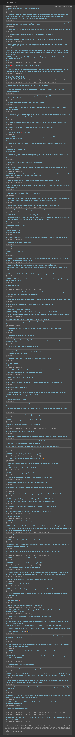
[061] (8, 404)
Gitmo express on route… (18, 399)
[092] (8, 258)
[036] (8, 521)
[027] (8, 567)
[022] (8, 593)
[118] (8, 107)
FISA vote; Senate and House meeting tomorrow (24, 8)
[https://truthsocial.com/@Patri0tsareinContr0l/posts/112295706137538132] (6, 659)
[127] (8, 51)
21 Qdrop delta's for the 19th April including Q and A (26, 563)
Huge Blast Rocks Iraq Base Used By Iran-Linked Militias (27, 102)
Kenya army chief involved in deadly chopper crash (25, 669)
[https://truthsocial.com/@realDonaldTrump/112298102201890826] (6, 553)
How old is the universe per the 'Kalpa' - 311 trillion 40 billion (28, 482)
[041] (8, 499)
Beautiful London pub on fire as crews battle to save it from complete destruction (34, 180)
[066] (8, 382)
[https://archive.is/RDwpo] (16, 78)
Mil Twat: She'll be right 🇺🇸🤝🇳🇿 (19, 631)
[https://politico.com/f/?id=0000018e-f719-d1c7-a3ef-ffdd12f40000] (6, 157)
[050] (8, 454)
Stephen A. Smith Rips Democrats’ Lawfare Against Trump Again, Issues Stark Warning (36, 382)
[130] (8, 34)
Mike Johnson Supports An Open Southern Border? (25, 420)
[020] (8, 605)
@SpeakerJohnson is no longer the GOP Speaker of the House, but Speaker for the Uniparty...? (38, 392)
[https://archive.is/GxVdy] (10, 78)
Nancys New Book (15, 516)
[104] (8, 192)
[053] (8, 443)
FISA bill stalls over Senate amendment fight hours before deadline (30, 215)
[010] (8, 656)
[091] (8, 265)
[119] (8, 102)
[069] (8, 370)
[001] (8, 717)
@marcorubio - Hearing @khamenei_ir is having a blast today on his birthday (33, 274)
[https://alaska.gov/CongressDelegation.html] (8, 365)
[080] (8, 314)
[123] (8, 76)
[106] (8, 180)
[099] (8, 217)
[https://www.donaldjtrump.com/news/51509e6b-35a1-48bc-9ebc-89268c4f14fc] (8, 151)
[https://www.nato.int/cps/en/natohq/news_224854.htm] (15, 232)
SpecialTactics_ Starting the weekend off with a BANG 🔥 (27, 459)
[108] (8, 167)
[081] (8, 312)
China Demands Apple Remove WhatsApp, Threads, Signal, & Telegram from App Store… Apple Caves (40, 299)
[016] (8, 626)
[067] (8, 377)
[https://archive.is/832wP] (13, 78)
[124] (8, 69)
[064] (8, 392)
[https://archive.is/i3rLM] (15, 78)
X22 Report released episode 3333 (20, 242)
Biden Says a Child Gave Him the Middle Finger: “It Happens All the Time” (32, 304)
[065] (8, 387)
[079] (8, 319)
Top (6, 724)
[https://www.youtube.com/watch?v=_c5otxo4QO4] (6, 348)
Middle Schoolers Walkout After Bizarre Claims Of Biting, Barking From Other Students (36, 370)
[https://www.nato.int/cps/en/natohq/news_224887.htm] (6, 232)
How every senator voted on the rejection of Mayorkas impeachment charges (33, 415)
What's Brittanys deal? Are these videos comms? (25, 567)
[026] (8, 572)
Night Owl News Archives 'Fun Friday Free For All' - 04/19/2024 (29, 85)
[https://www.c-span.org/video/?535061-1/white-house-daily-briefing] (8, 348)
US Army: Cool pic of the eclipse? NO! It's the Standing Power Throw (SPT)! (32, 579)
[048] (8, 463)
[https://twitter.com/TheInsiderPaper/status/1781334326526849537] (6, 489)
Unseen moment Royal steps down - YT (22, 473)
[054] (8, 441)
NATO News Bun (15, 231)
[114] (8, 132)
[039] (8, 506)
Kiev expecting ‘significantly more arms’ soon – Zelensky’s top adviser (31, 540)
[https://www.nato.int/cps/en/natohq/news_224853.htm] (8, 232)
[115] (8, 127)
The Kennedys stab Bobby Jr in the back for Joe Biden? (26, 372)
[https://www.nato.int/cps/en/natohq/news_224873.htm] (11, 232)
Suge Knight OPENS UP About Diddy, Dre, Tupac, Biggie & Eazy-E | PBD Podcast (33, 351)
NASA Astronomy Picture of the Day (21, 521)
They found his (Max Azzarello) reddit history (24, 294)
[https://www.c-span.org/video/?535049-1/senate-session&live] (6, 253)
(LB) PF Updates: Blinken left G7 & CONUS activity (25, 425)
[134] (8, 8)
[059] (8, 415)
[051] (8, 449)
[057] (8, 425)
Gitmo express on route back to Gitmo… (22, 247)
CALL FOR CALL (14, 363)
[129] (8, 39)
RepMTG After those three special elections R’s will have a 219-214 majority (33, 506)
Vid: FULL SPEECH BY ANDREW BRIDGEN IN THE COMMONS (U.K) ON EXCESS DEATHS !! (35, 626)
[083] (8, 304)
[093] (8, 252)
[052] (8, 446)
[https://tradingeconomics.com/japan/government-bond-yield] (6, 60)
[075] (8, 340)
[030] (8, 551)
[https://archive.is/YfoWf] (8, 78)
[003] (8, 702)
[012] (8, 644)
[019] (8, 610)
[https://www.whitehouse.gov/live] (6, 465)
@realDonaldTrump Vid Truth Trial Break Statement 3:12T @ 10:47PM (31, 477)
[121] (8, 89)
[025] (8, 579)
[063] (8, 395)
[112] (8, 143)
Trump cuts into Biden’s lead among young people (25, 443)
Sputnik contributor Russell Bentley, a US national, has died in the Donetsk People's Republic (38, 210)
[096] (8, 237)
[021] (8, 600)
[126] (8, 57)
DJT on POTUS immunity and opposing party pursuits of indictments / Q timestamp (35, 551)
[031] (8, 545)
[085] (8, 294)
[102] (8, 205)
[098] (8, 226)
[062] (8, 399)
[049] (8, 459)
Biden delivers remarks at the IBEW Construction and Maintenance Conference (34, 463)
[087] (8, 285)
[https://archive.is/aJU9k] (21, 78)
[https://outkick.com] (6, 690)
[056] (8, 431)
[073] (8, 351)
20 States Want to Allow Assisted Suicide (22, 664)
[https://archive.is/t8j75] (24, 78)
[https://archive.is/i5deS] (19, 78)
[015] (8, 628)
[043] (8, 487)
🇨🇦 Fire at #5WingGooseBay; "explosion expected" (25, 65)
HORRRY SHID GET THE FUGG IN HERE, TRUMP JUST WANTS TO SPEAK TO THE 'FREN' (35, 449)
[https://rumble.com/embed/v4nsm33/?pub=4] (6, 87)
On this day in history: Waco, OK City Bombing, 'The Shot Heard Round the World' (34, 205)
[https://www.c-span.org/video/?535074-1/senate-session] (8, 10)
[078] (8, 322)
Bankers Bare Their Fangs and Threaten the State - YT (26, 404)
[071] (8, 358)
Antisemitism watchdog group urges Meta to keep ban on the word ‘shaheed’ (33, 265)
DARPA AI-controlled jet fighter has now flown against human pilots (30, 358)
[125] (8, 65)
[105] (8, 185)
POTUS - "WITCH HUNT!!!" (17, 226)
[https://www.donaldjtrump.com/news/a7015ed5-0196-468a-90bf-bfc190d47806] (6, 151)
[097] (8, 231)
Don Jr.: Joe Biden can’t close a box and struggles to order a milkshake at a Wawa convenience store (40, 628)
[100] (8, 215)
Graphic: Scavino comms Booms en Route (22, 535)
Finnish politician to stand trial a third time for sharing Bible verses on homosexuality (36, 441)
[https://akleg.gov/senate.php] (6, 365)
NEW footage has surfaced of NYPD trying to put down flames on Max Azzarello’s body (36, 39)
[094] (8, 247)
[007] (8, 674)
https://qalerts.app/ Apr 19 (18, 353)
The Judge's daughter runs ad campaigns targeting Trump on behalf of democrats (34, 446)
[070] (8, 363)
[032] (8, 540)
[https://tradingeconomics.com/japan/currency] (8, 60)
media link (10, 12)
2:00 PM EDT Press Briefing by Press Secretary (24, 346)
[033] (8, 535)
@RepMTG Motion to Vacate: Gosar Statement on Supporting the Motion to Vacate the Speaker (39, 436)
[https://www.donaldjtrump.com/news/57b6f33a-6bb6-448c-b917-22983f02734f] (10, 151)
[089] (8, 274)
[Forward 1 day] (16, 6)
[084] (8, 299)
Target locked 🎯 (15, 600)
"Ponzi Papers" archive (17, 76)
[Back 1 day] (14, 6)
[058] (8, 420)
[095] (8, 242)
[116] (8, 122)
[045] (8, 477)
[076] (8, 335)
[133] (8, 14)
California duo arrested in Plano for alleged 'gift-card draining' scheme (31, 511)
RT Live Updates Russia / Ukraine (20, 584)
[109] (8, 162)
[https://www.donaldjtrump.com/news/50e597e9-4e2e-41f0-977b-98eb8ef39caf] (15, 151)
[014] (8, 631)
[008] (8, 669)
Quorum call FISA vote (17, 252)
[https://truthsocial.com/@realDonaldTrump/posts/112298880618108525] (6, 324)
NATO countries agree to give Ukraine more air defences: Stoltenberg (31, 487)
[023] (8, 589)
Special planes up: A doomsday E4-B (20, 387)
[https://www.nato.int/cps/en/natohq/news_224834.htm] (18, 232)
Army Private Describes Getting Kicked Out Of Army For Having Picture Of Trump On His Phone (39, 526)
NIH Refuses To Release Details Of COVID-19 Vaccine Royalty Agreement (32, 34)
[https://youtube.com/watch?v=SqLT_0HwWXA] (8, 465)
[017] (8, 621)
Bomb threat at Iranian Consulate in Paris (22, 335)
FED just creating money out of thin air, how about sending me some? (31, 616)
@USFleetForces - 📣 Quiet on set (20, 132)
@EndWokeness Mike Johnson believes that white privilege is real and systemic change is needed (39, 314)
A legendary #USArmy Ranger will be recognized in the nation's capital (31, 589)
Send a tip (7, 734)
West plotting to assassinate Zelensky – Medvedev (25, 558)
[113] (8, 137)
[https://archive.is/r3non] (6, 78)
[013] (8, 636)
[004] (8, 695)
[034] (8, 528)
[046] (8, 473)
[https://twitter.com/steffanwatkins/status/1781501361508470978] (6, 67)
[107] (8, 174)
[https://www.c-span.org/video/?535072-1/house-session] (6, 10)
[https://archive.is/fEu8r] (18, 78)
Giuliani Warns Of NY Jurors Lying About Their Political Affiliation (29, 319)
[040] (8, 501)
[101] (8, 210)
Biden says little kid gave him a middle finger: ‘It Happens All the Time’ (31, 499)
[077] (8, 328)
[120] (8, 96)
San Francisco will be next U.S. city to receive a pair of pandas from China (32, 501)
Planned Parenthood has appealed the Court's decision (26, 162)
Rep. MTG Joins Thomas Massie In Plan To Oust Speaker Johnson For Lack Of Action (35, 312)
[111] (8, 150)
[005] (8, 687)
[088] (8, 279)
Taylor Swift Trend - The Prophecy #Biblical (23, 468)
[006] (8, 680)
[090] (8, 268)
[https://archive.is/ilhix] (23, 78)
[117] (8, 114)
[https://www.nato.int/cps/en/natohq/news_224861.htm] (19, 232)
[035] (8, 526)
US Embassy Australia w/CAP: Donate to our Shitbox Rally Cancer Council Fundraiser (35, 651)
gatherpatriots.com (13, 2)
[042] (8, 494)
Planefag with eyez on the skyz (19, 708)
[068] (8, 372)
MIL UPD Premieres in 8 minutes (20, 309)
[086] (8, 292)
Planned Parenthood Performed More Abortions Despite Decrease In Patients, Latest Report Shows (40, 292)
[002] (8, 708)
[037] (8, 516)
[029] (8, 558)
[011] (8, 651)
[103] (8, 198)
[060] (8, 408)
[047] (8, 468)
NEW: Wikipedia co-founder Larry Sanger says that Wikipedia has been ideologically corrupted (38, 408)
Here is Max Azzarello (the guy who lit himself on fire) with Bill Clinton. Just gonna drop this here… (39, 237)
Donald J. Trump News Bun (18, 150)
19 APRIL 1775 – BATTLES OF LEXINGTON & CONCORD (26, 605)
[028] (8, 563)
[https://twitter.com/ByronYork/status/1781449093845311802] (6, 117)
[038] (8, 511)
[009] (8, 664)
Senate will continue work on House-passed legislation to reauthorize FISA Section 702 (36, 494)
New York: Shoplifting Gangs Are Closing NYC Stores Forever (28, 395)
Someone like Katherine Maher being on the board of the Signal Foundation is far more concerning (40, 29)
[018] (8, 616)
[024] (8, 584)
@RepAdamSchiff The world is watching (22, 431)
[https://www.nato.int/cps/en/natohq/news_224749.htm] (10, 232)
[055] (8, 436)
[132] (8, 23)
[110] (8, 154)
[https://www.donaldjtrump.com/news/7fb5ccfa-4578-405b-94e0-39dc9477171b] (11, 151)
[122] (8, 85)
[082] (8, 309)
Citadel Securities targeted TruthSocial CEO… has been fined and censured (32, 322)
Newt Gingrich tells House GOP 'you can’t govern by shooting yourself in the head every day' (38, 122)
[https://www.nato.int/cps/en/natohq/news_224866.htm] (13, 232)
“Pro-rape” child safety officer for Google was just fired (26, 454)
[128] (8, 44)
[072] (8, 353)
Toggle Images (67, 6)
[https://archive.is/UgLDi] (11, 78)
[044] (8, 482)
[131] (8, 29)
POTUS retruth (14, 285)
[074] (8, 346)
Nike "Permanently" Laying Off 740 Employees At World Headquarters (31, 127)
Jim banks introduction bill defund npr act (22, 377)
